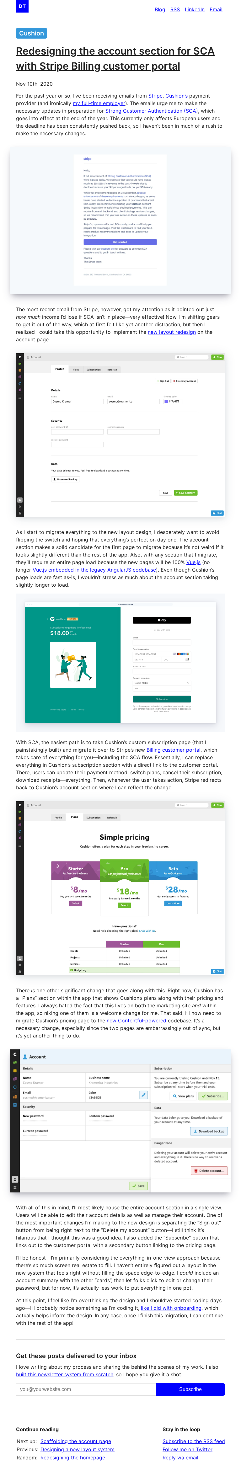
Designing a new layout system (77, 1449)
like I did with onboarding (171, 1308)
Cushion (31, 33)
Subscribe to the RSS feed (194, 1441)
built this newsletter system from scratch (64, 1374)
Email (216, 9)
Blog (160, 9)
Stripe (155, 96)
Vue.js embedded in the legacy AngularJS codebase (94, 570)
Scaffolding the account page (75, 1441)
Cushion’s (176, 96)
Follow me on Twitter (187, 1449)
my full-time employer (99, 103)
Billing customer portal (174, 750)
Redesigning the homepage (72, 1457)
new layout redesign (172, 332)
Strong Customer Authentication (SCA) (151, 111)
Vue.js (193, 562)
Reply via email (180, 1457)
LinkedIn (195, 9)
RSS (175, 9)
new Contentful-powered (136, 1020)
